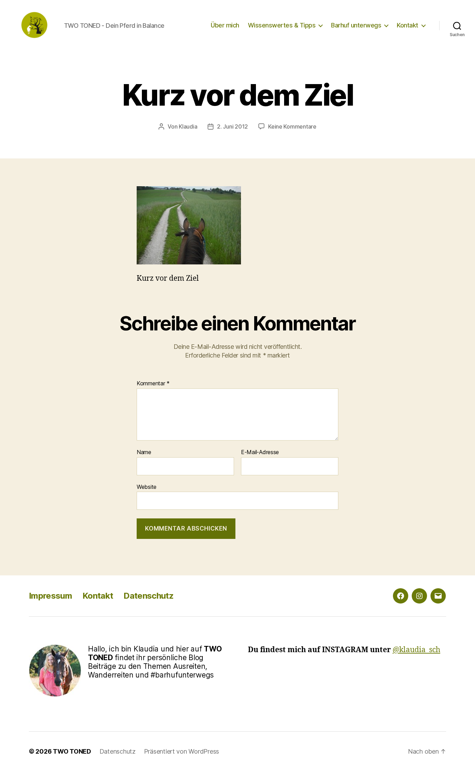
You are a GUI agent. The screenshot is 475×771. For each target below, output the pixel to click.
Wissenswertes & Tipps (282, 25)
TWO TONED (72, 751)
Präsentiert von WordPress (181, 751)
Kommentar (153, 383)
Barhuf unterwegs (356, 25)
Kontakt (407, 25)
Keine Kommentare (292, 126)
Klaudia (188, 126)
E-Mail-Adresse (260, 452)
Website (146, 486)
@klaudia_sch (416, 650)
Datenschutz (148, 596)
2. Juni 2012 (232, 126)
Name (144, 452)
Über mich (225, 25)
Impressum (50, 596)
